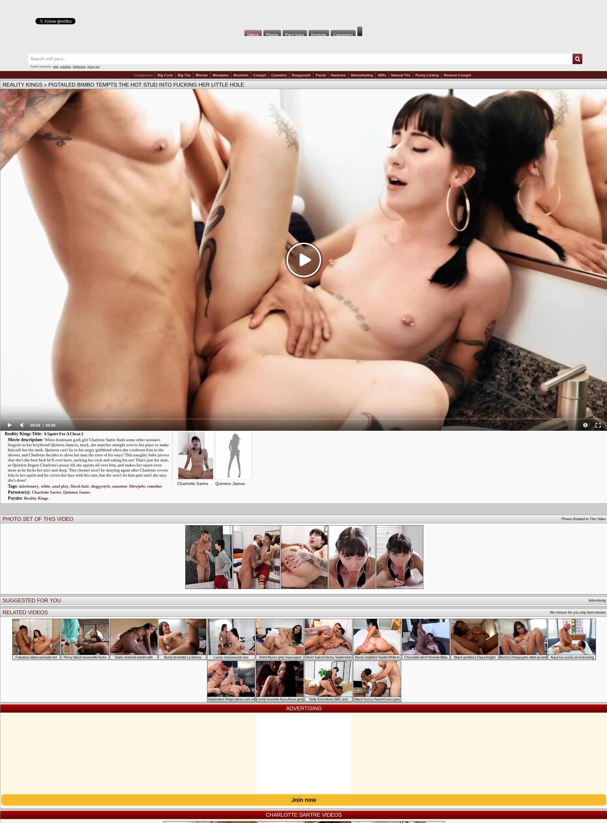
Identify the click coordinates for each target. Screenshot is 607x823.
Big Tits (184, 75)
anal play (60, 486)
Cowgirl (259, 75)
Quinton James (76, 492)
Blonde (202, 75)
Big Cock (165, 75)
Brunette (241, 75)
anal (55, 66)
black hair (80, 486)
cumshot (65, 66)
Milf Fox (303, 13)
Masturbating (362, 75)
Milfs (382, 75)
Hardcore (338, 75)
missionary (29, 486)
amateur (119, 486)
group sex (93, 66)
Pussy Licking (427, 75)
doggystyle (100, 486)
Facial (321, 75)
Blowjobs (221, 75)
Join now (303, 800)
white (45, 486)
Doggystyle (301, 75)
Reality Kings (22, 85)
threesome (79, 66)
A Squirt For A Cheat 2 (63, 433)
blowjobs (137, 486)
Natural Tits (400, 75)
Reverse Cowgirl (457, 75)
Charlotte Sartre (46, 492)
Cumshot (279, 75)
